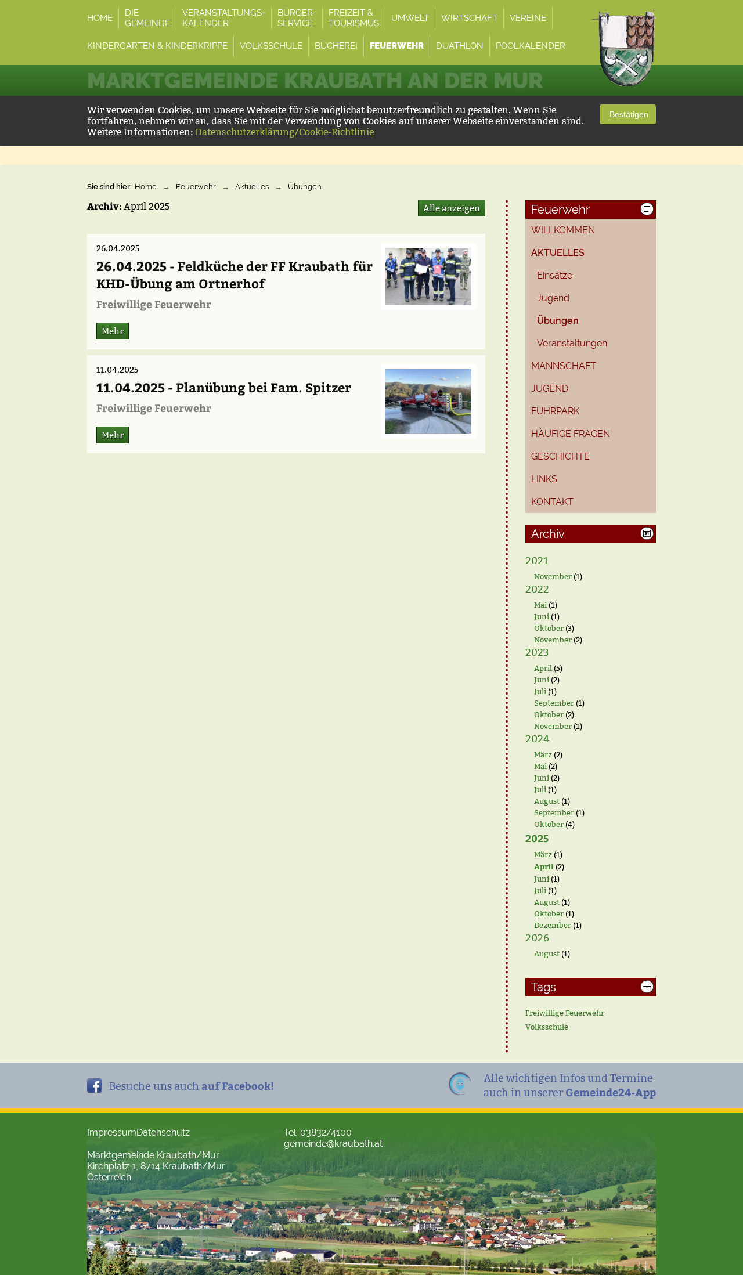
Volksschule (546, 1026)
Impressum (111, 1132)
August (547, 801)
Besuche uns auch (191, 1085)
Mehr (113, 331)
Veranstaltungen (572, 343)
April (543, 668)
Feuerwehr (196, 186)
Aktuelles (252, 186)
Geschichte (560, 456)
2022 (537, 589)
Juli (540, 691)
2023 (537, 652)
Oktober (549, 628)
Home (146, 186)
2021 (537, 561)
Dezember (552, 925)
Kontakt (552, 501)
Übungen (305, 186)
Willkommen (563, 230)
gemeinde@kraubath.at (333, 1143)
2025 (537, 838)
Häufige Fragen (570, 433)
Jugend (553, 298)
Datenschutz (163, 1132)
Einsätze (554, 275)
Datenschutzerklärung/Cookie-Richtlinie (284, 132)
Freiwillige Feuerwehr (564, 1012)
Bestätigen (627, 114)
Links (544, 479)
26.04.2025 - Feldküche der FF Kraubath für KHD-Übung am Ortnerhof (234, 274)
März (543, 754)
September (554, 702)
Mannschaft (563, 365)
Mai (540, 604)
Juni (541, 616)
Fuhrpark (555, 411)
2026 (537, 938)
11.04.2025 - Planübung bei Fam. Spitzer (223, 387)
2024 (537, 739)
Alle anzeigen (451, 208)
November (553, 576)
